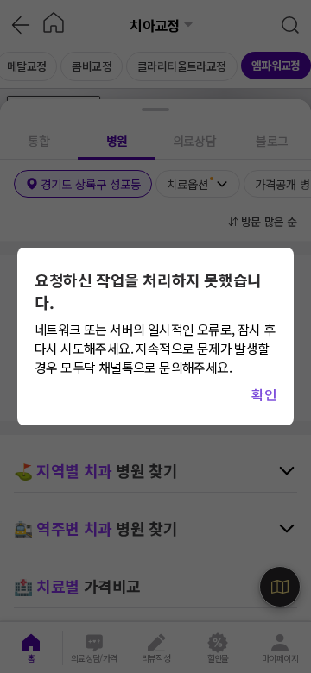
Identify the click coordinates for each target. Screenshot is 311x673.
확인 (263, 394)
